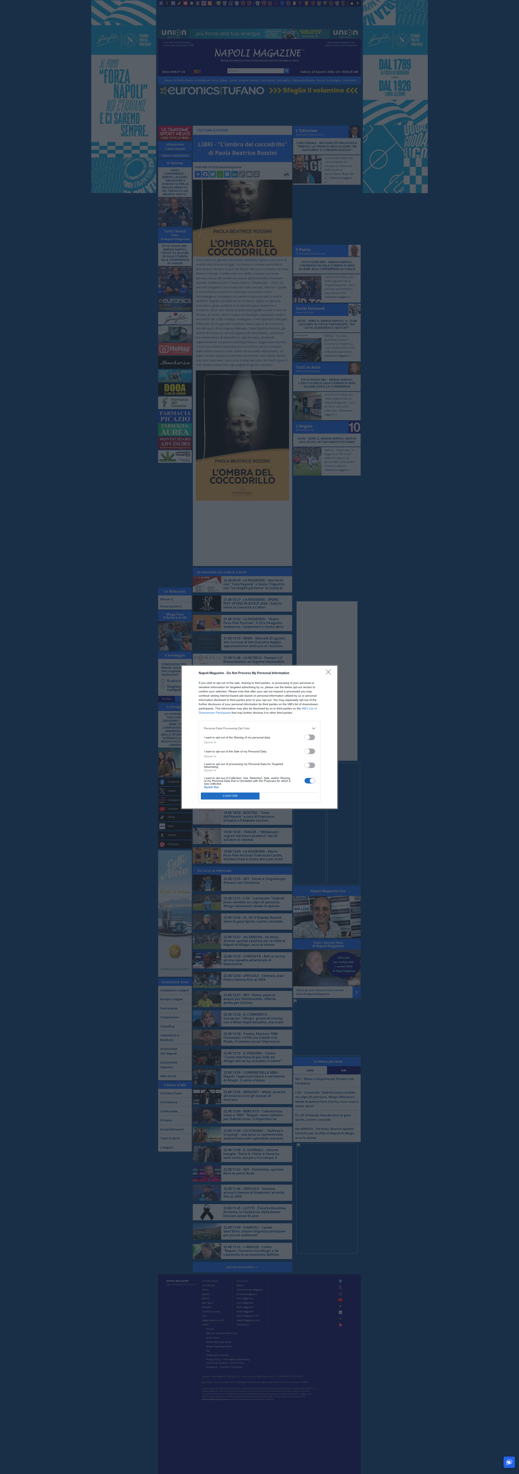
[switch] (310, 737)
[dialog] (259, 737)
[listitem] (259, 728)
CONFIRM (230, 795)
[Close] (329, 673)
